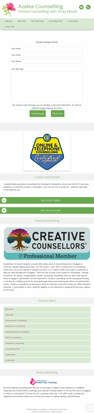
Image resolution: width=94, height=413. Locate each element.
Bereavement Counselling (15, 321)
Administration (56, 412)
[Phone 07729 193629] (88, 7)
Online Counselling (13, 338)
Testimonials (10, 355)
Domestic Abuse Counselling (17, 332)
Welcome (9, 309)
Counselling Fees (12, 349)
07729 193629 (52, 200)
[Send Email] (81, 7)
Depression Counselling (15, 326)
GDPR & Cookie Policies (42, 108)
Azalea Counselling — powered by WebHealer (49, 409)
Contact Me (10, 360)
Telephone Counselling (14, 343)
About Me (9, 315)
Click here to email (50, 210)
